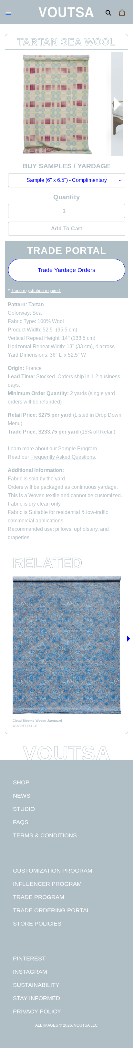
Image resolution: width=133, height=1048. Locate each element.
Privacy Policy (37, 1011)
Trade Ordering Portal (51, 910)
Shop (21, 782)
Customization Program (52, 870)
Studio (24, 808)
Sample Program (77, 448)
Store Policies (37, 923)
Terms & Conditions (45, 835)
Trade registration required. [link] (36, 290)
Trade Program (38, 897)
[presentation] (117, 104)
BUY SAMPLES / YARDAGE (66, 166)
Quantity (66, 197)
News (21, 795)
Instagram (30, 971)
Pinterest (29, 958)
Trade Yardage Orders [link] (66, 270)
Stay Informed (36, 998)
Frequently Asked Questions (62, 457)
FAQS (20, 822)
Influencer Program (47, 883)
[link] (67, 650)
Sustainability (36, 984)
